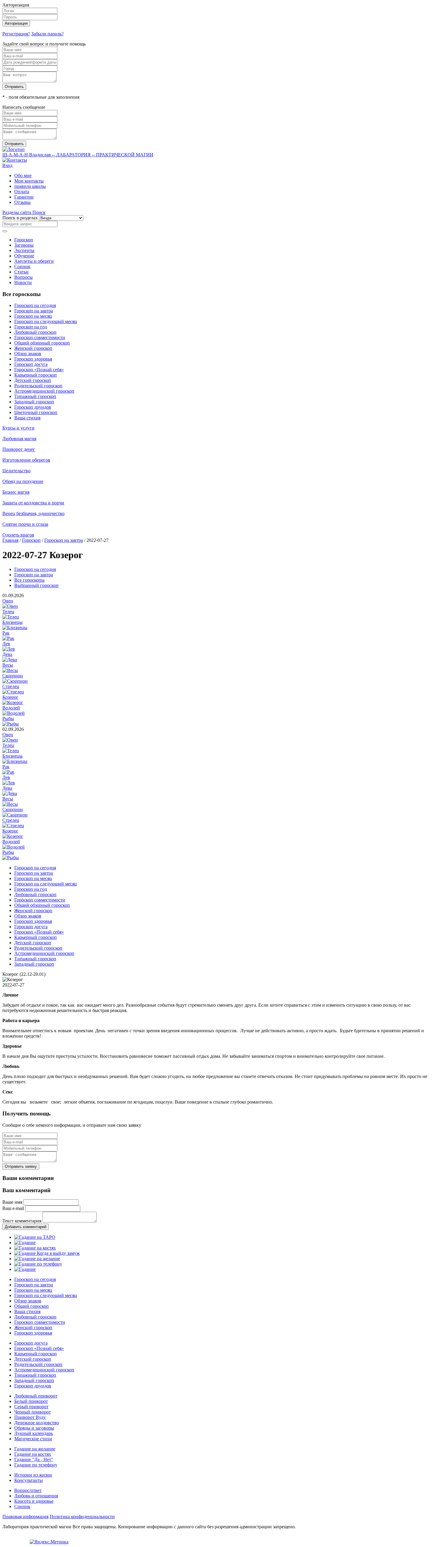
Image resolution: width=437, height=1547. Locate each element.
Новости (23, 282)
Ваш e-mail (13, 1208)
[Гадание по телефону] (38, 1263)
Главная (10, 540)
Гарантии (24, 196)
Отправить (14, 86)
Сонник (22, 266)
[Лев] (8, 648)
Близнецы (12, 622)
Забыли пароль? (47, 33)
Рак (6, 632)
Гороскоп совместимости (39, 337)
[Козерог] (12, 702)
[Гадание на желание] (37, 1258)
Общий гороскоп (31, 1306)
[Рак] (8, 638)
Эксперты (24, 250)
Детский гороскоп (32, 380)
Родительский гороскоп (38, 385)
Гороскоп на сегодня (35, 305)
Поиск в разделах (20, 217)
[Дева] (9, 659)
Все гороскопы (29, 580)
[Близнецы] (14, 627)
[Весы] (10, 670)
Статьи (21, 271)
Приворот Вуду (30, 1417)
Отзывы (22, 202)
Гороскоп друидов (32, 407)
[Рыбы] (10, 723)
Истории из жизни (33, 1474)
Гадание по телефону (35, 1464)
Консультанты (28, 1480)
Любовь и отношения (36, 1495)
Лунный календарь (33, 1433)
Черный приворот (32, 1411)
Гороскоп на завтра (33, 310)
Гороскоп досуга (31, 364)
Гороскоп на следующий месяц (45, 321)
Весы (7, 665)
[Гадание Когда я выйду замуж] (47, 1253)
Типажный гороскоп (35, 396)
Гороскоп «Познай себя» (39, 369)
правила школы (30, 186)
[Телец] (10, 616)
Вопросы (23, 277)
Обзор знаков (27, 353)
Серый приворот (31, 1406)
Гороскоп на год (30, 326)
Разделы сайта (17, 212)
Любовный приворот (35, 1395)
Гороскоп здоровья (33, 358)
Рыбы (8, 718)
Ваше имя (12, 1202)
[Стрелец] (13, 691)
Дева (7, 654)
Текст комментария (21, 1220)
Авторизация (16, 23)
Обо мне (23, 175)
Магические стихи (33, 1438)
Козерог (10, 697)
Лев (6, 643)
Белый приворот (31, 1401)
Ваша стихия (27, 417)
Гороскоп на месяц (33, 316)
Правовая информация (25, 1516)
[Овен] (10, 606)
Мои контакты (29, 180)
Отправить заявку (21, 1166)
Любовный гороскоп (35, 332)
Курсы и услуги (18, 427)
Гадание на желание (34, 1448)
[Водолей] (13, 713)
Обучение (24, 255)
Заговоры (24, 245)
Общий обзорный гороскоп (42, 342)
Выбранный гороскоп (36, 585)
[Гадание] (25, 1242)
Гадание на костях (32, 1454)
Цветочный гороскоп (35, 412)
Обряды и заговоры (34, 1427)
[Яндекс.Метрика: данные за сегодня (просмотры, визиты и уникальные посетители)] (49, 1542)
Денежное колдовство (36, 1422)
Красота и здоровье (34, 1501)
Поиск (38, 212)
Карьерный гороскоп (35, 374)
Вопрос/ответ (28, 1490)
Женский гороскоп (33, 348)
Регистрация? (16, 33)
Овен (7, 600)
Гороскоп (23, 239)
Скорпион (12, 675)
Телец (8, 611)
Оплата (21, 191)
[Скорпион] (15, 681)
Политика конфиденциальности (82, 1516)
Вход (7, 165)
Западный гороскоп (34, 401)
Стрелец (10, 686)
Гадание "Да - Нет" (33, 1459)
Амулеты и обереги (34, 261)
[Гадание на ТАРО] (34, 1237)
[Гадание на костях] (35, 1247)
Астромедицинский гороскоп (44, 391)
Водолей (11, 707)
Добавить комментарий (25, 1227)
